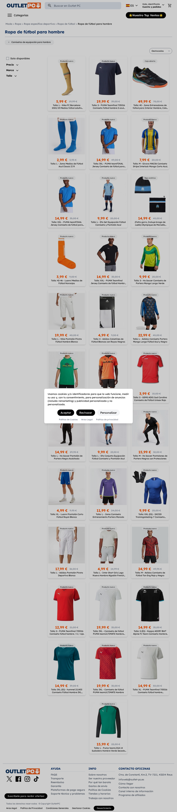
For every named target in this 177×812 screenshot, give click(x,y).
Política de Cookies (68, 420)
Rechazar (85, 412)
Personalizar (108, 412)
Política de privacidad (107, 420)
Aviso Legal (87, 420)
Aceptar (65, 412)
